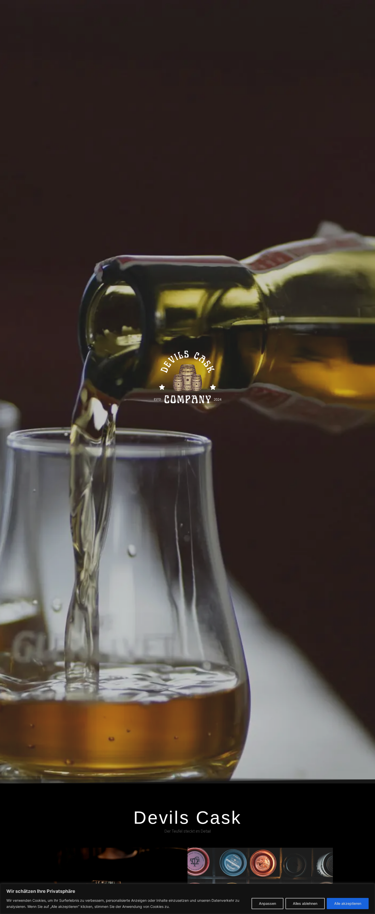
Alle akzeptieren (347, 903)
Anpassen (267, 903)
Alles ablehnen (305, 903)
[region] (187, 899)
